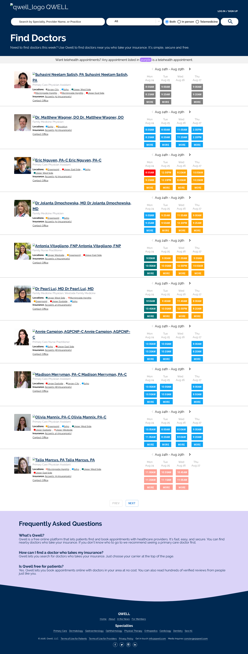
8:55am (149, 172)
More (149, 102)
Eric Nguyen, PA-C (85, 160)
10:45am (182, 472)
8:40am (181, 180)
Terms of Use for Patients (74, 638)
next (132, 503)
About (112, 619)
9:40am (166, 301)
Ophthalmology (114, 631)
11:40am (182, 301)
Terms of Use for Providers (103, 638)
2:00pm (197, 129)
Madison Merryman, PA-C (104, 374)
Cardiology (165, 631)
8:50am (197, 394)
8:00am (149, 87)
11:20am (182, 137)
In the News (123, 619)
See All (188, 631)
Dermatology (76, 631)
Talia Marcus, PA (80, 460)
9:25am (149, 223)
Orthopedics (150, 631)
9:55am (150, 301)
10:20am (198, 180)
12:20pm (166, 180)
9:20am (165, 94)
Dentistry (178, 631)
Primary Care (60, 631)
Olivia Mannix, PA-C (88, 417)
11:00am (182, 129)
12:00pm (166, 172)
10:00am (198, 172)
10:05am (150, 429)
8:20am (149, 94)
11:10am (166, 480)
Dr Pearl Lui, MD (79, 288)
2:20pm (197, 137)
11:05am (150, 437)
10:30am (166, 472)
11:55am (182, 215)
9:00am (165, 87)
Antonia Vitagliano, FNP (99, 246)
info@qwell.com (157, 638)
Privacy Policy (126, 638)
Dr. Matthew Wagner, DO (102, 117)
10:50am (150, 394)
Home (103, 619)
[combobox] (19, 21)
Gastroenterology (94, 631)
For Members (139, 619)
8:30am (181, 429)
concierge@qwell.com (196, 638)
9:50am (165, 223)
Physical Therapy (133, 631)
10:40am (150, 308)
